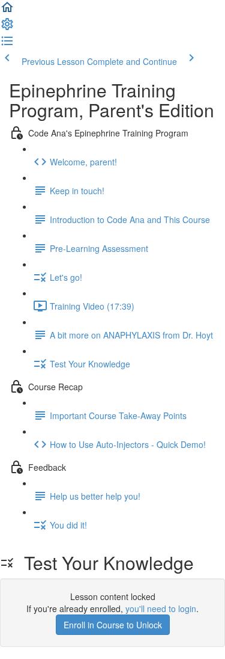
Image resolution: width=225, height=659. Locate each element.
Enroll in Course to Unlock (113, 625)
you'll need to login (160, 608)
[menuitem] (7, 28)
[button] (7, 11)
